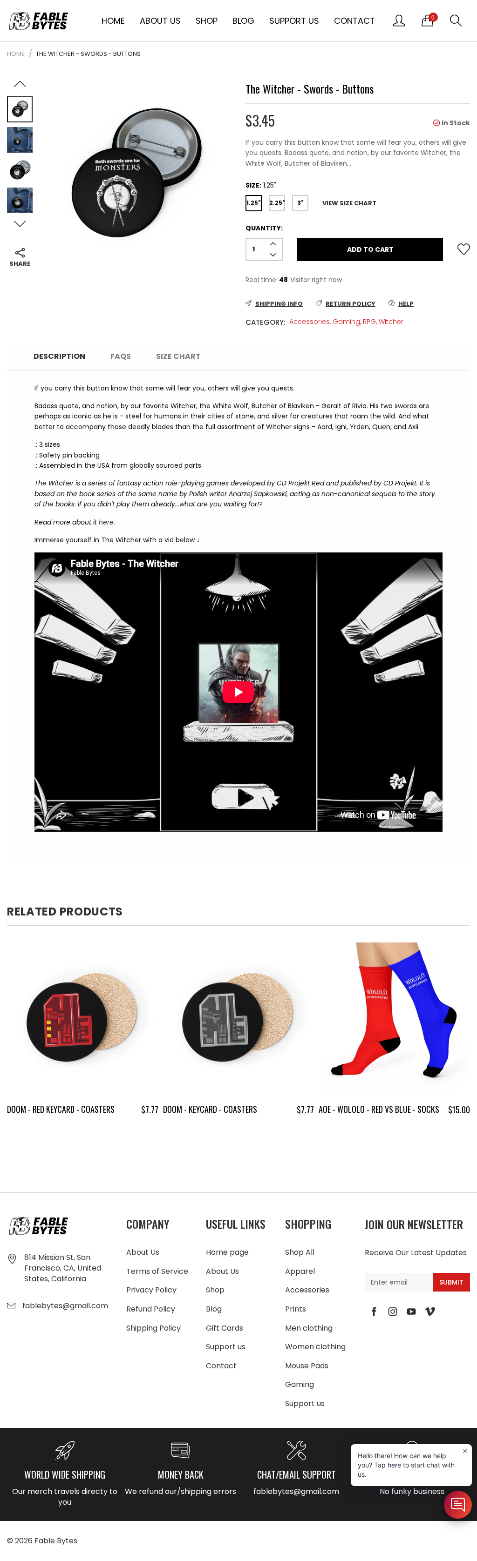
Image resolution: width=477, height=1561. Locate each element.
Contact (354, 21)
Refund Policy (150, 1309)
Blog (243, 21)
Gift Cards (224, 1328)
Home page (227, 1252)
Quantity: (264, 228)
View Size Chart (349, 203)
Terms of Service (157, 1271)
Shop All (299, 1252)
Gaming (346, 321)
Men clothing (309, 1328)
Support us (294, 21)
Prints (295, 1309)
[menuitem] (113, 20)
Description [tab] (59, 356)
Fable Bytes (55, 1540)
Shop (207, 21)
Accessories (309, 321)
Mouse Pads (306, 1365)
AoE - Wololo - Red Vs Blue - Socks (379, 1109)
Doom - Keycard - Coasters (210, 1109)
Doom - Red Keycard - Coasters (61, 1109)
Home (113, 21)
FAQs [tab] (120, 356)
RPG (369, 321)
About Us (160, 21)
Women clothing (315, 1346)
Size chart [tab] (178, 356)
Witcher (391, 321)
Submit (451, 1282)
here (106, 522)
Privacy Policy (151, 1290)
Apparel (300, 1271)
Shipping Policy (153, 1328)
